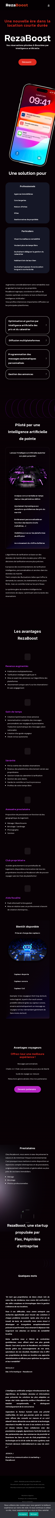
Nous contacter (27, 1502)
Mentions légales (27, 1495)
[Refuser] (52, 1510)
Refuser (34, 1514)
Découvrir (26, 62)
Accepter (23, 1514)
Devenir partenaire (27, 1089)
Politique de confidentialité (27, 1498)
